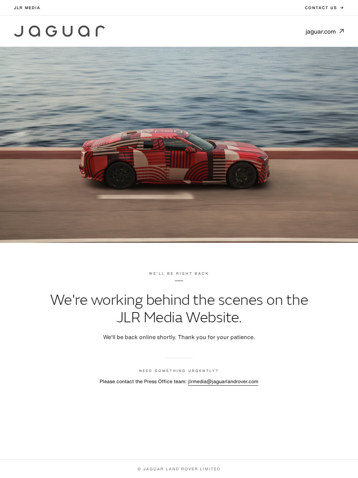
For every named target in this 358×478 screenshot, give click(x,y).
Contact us (321, 7)
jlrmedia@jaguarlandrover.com (223, 381)
